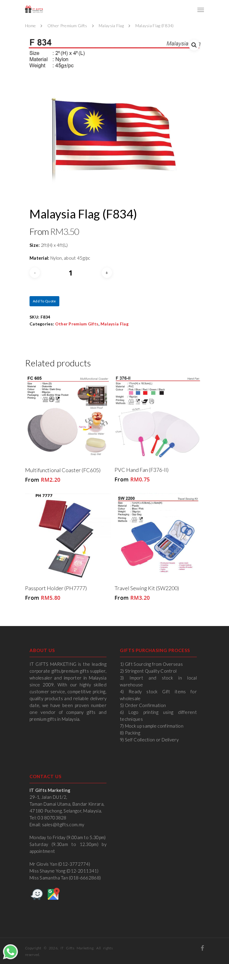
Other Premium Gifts (67, 25)
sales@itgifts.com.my (63, 824)
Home (30, 25)
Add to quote (44, 301)
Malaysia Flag (111, 25)
